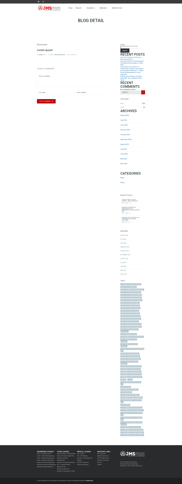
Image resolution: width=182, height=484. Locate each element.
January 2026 (125, 134)
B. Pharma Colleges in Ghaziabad (130, 284)
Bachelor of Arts (61, 466)
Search (122, 44)
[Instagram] (43, 1)
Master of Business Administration (66, 453)
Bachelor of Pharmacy (83, 462)
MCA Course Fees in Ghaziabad (130, 395)
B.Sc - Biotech (81, 453)
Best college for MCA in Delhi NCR (131, 326)
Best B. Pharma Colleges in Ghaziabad (132, 289)
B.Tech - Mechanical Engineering (45, 458)
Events (122, 107)
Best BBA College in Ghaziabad (130, 302)
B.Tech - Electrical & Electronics (45, 460)
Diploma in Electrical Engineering (45, 462)
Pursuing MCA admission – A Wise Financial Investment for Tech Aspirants (131, 72)
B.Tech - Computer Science (44, 453)
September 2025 (126, 139)
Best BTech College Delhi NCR (129, 310)
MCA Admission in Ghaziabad (129, 389)
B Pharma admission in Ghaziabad (131, 366)
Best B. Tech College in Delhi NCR (130, 292)
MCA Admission (125, 387)
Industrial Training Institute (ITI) (45, 466)
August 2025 (124, 144)
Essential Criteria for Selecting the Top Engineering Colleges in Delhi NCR (132, 63)
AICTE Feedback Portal (103, 458)
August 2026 (124, 115)
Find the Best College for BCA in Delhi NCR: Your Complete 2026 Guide (131, 78)
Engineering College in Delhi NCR (130, 369)
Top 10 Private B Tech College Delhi (131, 407)
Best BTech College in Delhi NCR (130, 316)
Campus (99, 464)
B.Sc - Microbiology (82, 456)
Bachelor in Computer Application (66, 462)
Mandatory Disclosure (103, 456)
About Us (79, 8)
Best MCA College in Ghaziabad (130, 356)
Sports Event (125, 405)
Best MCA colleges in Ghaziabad (130, 359)
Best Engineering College (128, 334)
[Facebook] (38, 1)
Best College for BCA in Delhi (129, 321)
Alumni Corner (122, 1)
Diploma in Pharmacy (82, 464)
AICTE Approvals (101, 453)
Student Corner (117, 8)
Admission (103, 8)
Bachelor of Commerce (63, 469)
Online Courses (132, 1)
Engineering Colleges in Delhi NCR (131, 374)
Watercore (89, 480)
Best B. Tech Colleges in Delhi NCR (131, 297)
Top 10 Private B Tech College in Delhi (132, 410)
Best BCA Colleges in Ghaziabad (130, 308)
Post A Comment (45, 101)
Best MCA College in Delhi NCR (129, 353)
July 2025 (123, 149)
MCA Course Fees (126, 392)
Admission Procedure (103, 460)
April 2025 (123, 163)
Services (99, 462)
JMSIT (130, 379)
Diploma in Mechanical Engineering (46, 464)
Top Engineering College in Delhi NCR (131, 429)
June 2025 (124, 154)
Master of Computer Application (65, 456)
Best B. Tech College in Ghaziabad (131, 294)
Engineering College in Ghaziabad (130, 371)
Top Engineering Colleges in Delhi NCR (132, 435)
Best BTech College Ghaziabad (130, 313)
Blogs (122, 103)
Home (71, 8)
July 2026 (123, 120)
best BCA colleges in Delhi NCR (130, 305)
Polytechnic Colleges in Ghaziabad (131, 397)
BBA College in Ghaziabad (128, 287)
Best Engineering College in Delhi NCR (132, 336)
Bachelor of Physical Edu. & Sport (66, 471)
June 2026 (124, 125)
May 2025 (123, 159)
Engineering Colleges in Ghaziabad (131, 377)
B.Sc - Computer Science (63, 464)
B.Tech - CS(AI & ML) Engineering (45, 456)
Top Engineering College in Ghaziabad (132, 432)
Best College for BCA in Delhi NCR (130, 324)
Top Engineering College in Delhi (130, 427)
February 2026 (125, 130)
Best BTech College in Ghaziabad (130, 318)
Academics (90, 8)
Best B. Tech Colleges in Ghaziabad (131, 300)
